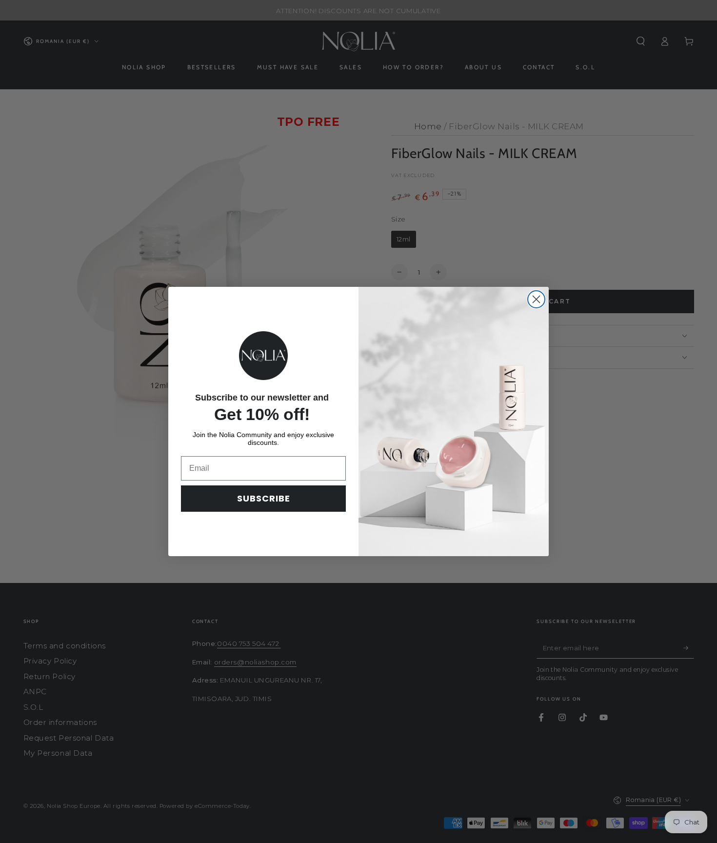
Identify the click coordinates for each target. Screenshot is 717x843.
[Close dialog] (536, 299)
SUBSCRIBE (263, 498)
